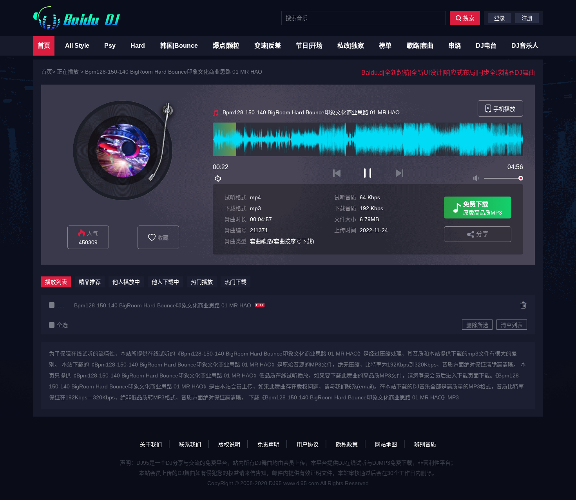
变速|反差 (267, 45)
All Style (77, 45)
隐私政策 (347, 444)
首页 (44, 45)
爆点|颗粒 (226, 45)
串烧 (454, 45)
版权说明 (229, 444)
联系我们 (190, 444)
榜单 (385, 45)
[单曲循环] (218, 178)
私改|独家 (350, 45)
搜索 (468, 18)
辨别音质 (425, 444)
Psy (110, 45)
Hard (137, 45)
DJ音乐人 (524, 45)
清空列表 (512, 325)
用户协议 (308, 444)
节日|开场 (309, 45)
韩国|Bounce (179, 45)
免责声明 (268, 444)
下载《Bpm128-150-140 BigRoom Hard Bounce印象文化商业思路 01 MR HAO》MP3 (353, 397)
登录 (499, 18)
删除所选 (477, 325)
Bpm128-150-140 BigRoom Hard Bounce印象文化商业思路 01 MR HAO (173, 72)
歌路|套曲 (420, 45)
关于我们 (151, 444)
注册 (527, 18)
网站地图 (386, 444)
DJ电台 (486, 45)
